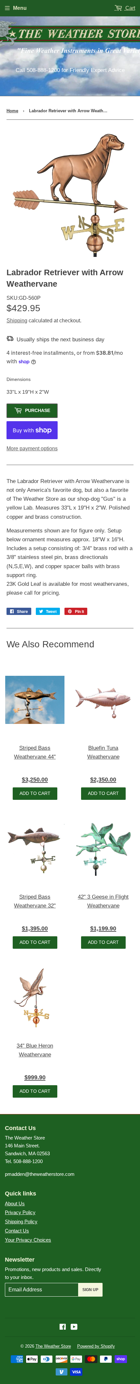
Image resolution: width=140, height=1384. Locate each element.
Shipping (17, 320)
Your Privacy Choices (28, 1240)
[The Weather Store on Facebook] (62, 1327)
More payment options (32, 448)
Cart (129, 8)
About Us (15, 1203)
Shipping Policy (21, 1221)
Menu (20, 8)
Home (12, 110)
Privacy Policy (20, 1212)
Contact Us (17, 1230)
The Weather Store (53, 1346)
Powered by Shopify (96, 1346)
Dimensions (19, 379)
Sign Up (90, 1289)
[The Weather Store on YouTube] (74, 1327)
